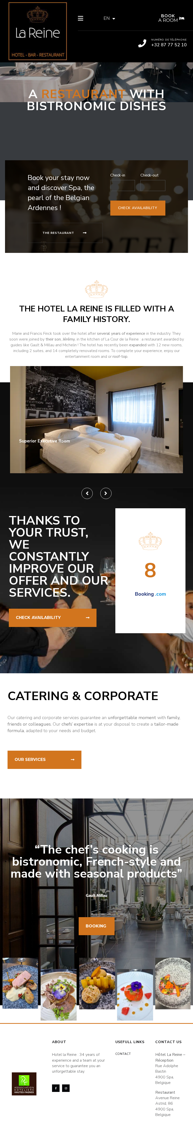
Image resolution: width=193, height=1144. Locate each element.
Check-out (149, 175)
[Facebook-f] (56, 1088)
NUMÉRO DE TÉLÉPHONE (168, 40)
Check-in (117, 175)
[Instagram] (66, 1088)
